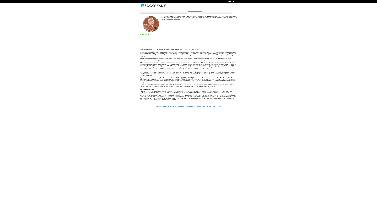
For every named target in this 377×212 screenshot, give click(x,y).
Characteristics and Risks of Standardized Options (212, 71)
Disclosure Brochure (193, 68)
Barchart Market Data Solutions (183, 84)
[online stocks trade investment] (153, 6)
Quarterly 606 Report (178, 106)
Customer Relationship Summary (193, 106)
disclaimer (212, 86)
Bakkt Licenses (155, 82)
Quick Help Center (216, 106)
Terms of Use (206, 106)
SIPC (147, 52)
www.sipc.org (193, 52)
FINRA (196, 49)
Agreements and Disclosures (164, 106)
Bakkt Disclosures (166, 82)
